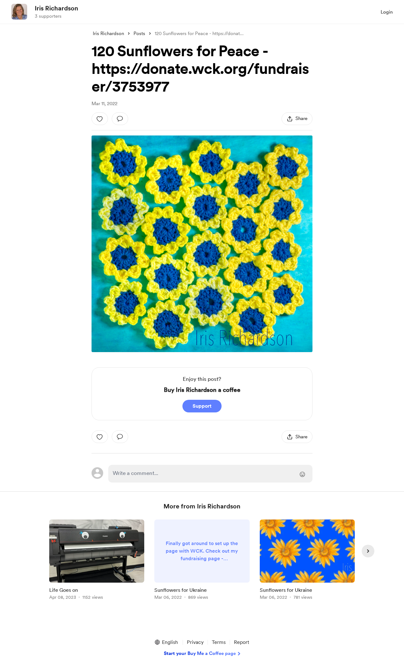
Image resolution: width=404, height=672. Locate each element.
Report (241, 642)
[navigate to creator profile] (19, 12)
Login (387, 12)
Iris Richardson (56, 8)
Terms (219, 642)
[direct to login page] (210, 474)
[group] (97, 560)
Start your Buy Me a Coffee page (200, 653)
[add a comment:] (120, 118)
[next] (368, 551)
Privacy (195, 642)
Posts (139, 33)
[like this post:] (100, 118)
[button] (166, 642)
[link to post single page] (97, 560)
